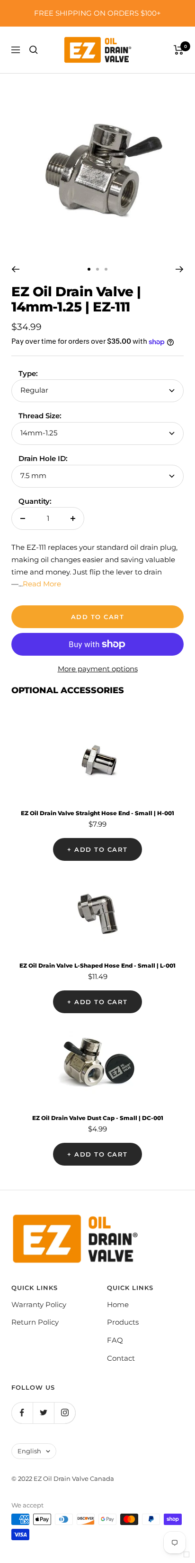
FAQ (115, 1340)
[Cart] (179, 50)
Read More (42, 583)
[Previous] (15, 269)
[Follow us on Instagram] (64, 1412)
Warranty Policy (38, 1304)
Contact (121, 1358)
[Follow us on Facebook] (22, 1412)
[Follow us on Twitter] (43, 1412)
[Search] (33, 50)
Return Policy (35, 1322)
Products (123, 1322)
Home (118, 1304)
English (29, 1451)
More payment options (98, 668)
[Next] (180, 269)
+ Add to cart (97, 849)
